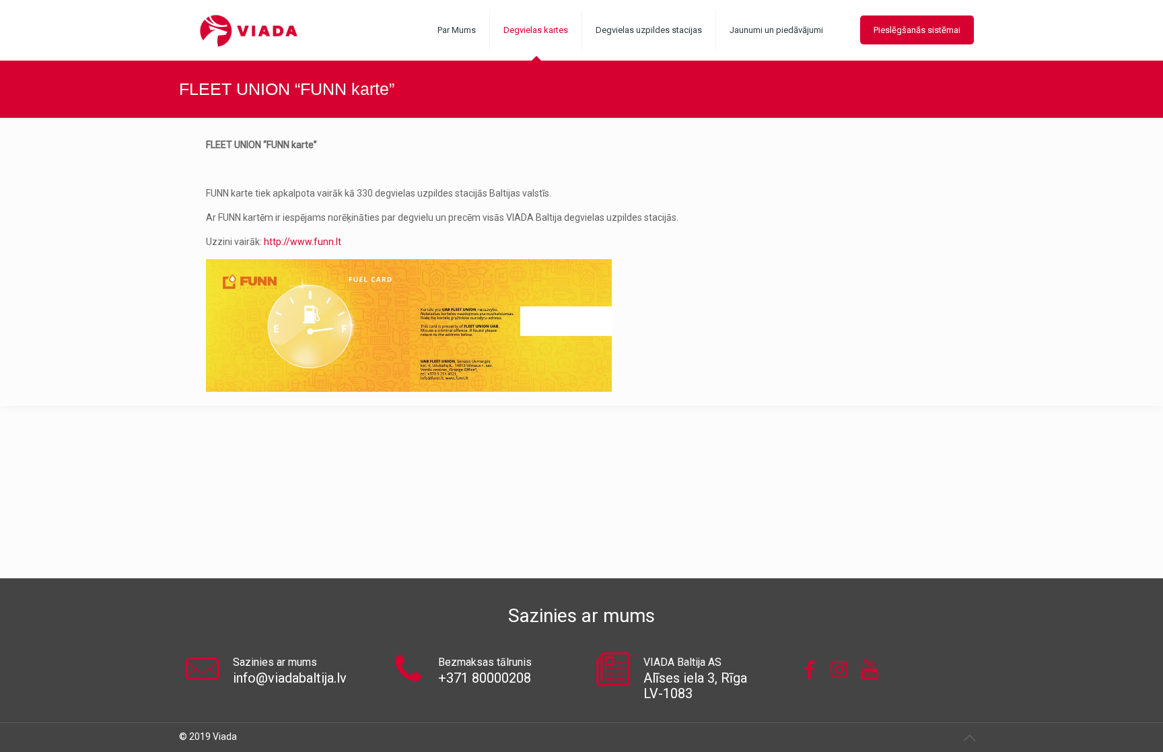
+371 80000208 (484, 678)
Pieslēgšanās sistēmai (917, 30)
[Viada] (248, 30)
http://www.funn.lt (302, 241)
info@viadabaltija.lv (290, 678)
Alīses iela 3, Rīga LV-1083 (695, 686)
